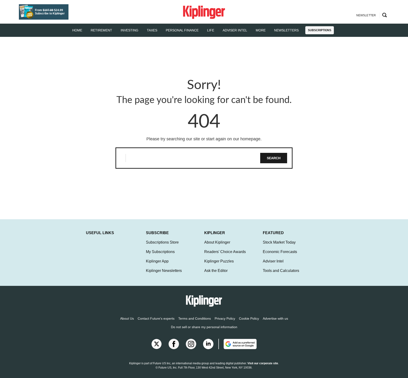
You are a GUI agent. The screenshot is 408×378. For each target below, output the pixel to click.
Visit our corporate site (262, 363)
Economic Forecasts (280, 252)
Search (273, 158)
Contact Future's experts (156, 318)
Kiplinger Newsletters (164, 271)
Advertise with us (275, 318)
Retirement (101, 30)
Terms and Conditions (194, 318)
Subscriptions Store (162, 242)
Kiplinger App (157, 261)
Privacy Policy (225, 318)
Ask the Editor (216, 271)
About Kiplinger (217, 242)
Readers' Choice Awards (225, 252)
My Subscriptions (160, 252)
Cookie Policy (249, 318)
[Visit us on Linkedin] (208, 344)
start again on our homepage (233, 139)
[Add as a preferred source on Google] (237, 344)
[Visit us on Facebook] (174, 344)
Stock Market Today (279, 242)
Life (210, 30)
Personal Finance (182, 30)
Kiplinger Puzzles (219, 261)
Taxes (152, 30)
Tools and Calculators (281, 271)
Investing (129, 30)
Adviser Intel (235, 30)
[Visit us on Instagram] (191, 344)
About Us (127, 318)
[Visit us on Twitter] (156, 344)
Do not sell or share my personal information (204, 327)
